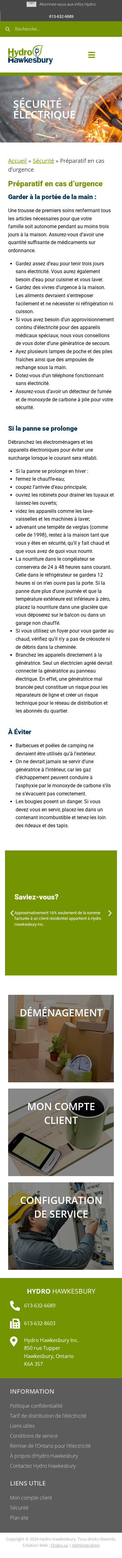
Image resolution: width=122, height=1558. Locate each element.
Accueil (17, 160)
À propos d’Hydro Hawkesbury (44, 1455)
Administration (86, 1545)
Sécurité (43, 160)
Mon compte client (31, 1497)
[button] (91, 54)
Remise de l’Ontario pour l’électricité (50, 1445)
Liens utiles (22, 1425)
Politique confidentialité (36, 1405)
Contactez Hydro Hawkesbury (43, 1465)
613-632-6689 (61, 16)
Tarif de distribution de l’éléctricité (48, 1415)
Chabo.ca (59, 1545)
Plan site (19, 1517)
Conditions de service (34, 1435)
